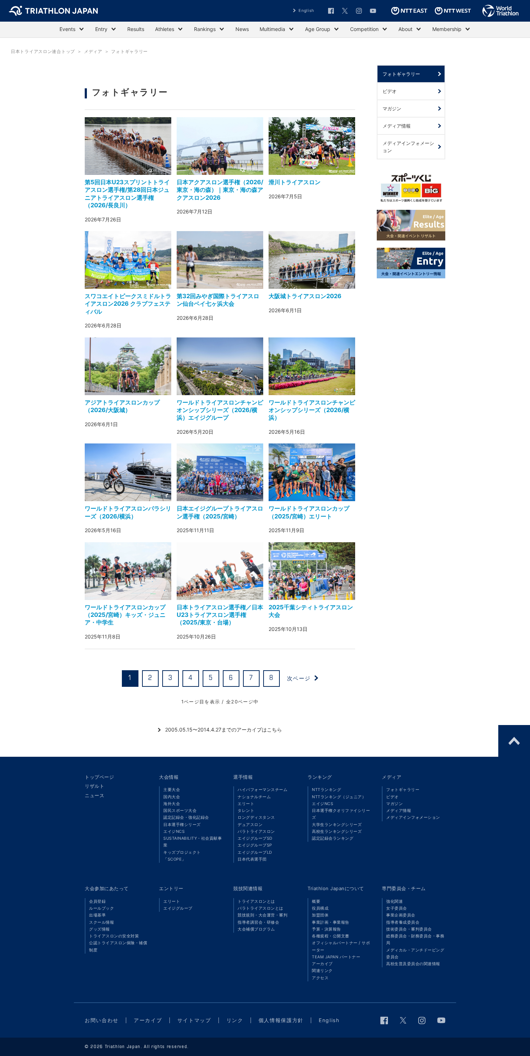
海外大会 (171, 803)
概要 (316, 901)
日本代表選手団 (252, 859)
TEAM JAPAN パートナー (336, 956)
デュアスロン (250, 824)
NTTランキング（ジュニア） (339, 796)
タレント (246, 810)
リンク (234, 1020)
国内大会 (171, 796)
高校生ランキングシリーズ (337, 831)
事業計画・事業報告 (330, 922)
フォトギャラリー (402, 789)
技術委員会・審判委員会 (409, 929)
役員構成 (320, 908)
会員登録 (97, 901)
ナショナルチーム (254, 796)
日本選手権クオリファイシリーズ (341, 814)
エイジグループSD (255, 838)
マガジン (394, 803)
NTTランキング (326, 789)
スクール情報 (101, 922)
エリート (246, 803)
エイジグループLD (255, 852)
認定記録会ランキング (332, 838)
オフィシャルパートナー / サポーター (341, 946)
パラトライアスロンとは (260, 908)
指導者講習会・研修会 (258, 922)
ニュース (94, 795)
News (242, 29)
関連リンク (322, 970)
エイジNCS (174, 831)
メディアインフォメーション (413, 817)
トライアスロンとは (256, 901)
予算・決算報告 (326, 929)
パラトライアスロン (256, 831)
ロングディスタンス (256, 817)
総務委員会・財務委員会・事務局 (415, 939)
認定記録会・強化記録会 (186, 817)
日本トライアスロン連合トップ (43, 51)
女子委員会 (396, 908)
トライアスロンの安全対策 (114, 935)
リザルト (94, 786)
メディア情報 (398, 810)
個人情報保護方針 (281, 1020)
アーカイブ (322, 963)
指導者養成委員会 (402, 922)
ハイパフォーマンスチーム (262, 789)
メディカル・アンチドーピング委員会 (415, 953)
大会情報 (168, 777)
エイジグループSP (255, 845)
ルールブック (101, 908)
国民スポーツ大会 (179, 810)
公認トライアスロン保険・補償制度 (118, 946)
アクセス (320, 977)
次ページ (299, 678)
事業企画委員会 (400, 915)
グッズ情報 (99, 929)
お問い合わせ (102, 1020)
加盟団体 (320, 915)
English (306, 10)
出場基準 (97, 915)
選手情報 (243, 777)
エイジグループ (178, 908)
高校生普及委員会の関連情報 (413, 963)
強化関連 (394, 901)
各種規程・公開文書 (330, 935)
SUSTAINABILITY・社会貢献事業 (192, 842)
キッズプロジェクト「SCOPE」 (182, 856)
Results (135, 29)
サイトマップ (194, 1020)
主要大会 (171, 789)
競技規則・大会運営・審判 (262, 915)
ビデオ (392, 796)
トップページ (99, 777)
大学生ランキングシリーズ (337, 824)
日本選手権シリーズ (182, 824)
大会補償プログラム (256, 929)
